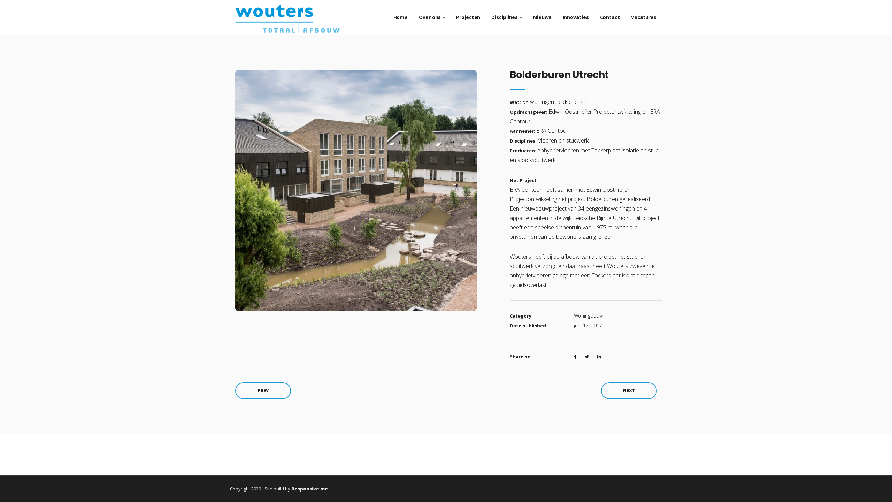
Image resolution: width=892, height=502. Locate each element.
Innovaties (576, 17)
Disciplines (504, 17)
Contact (610, 17)
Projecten (468, 17)
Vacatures (643, 17)
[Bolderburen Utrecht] (356, 190)
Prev (263, 391)
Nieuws (542, 17)
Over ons (430, 17)
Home (400, 17)
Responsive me (309, 489)
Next (629, 391)
